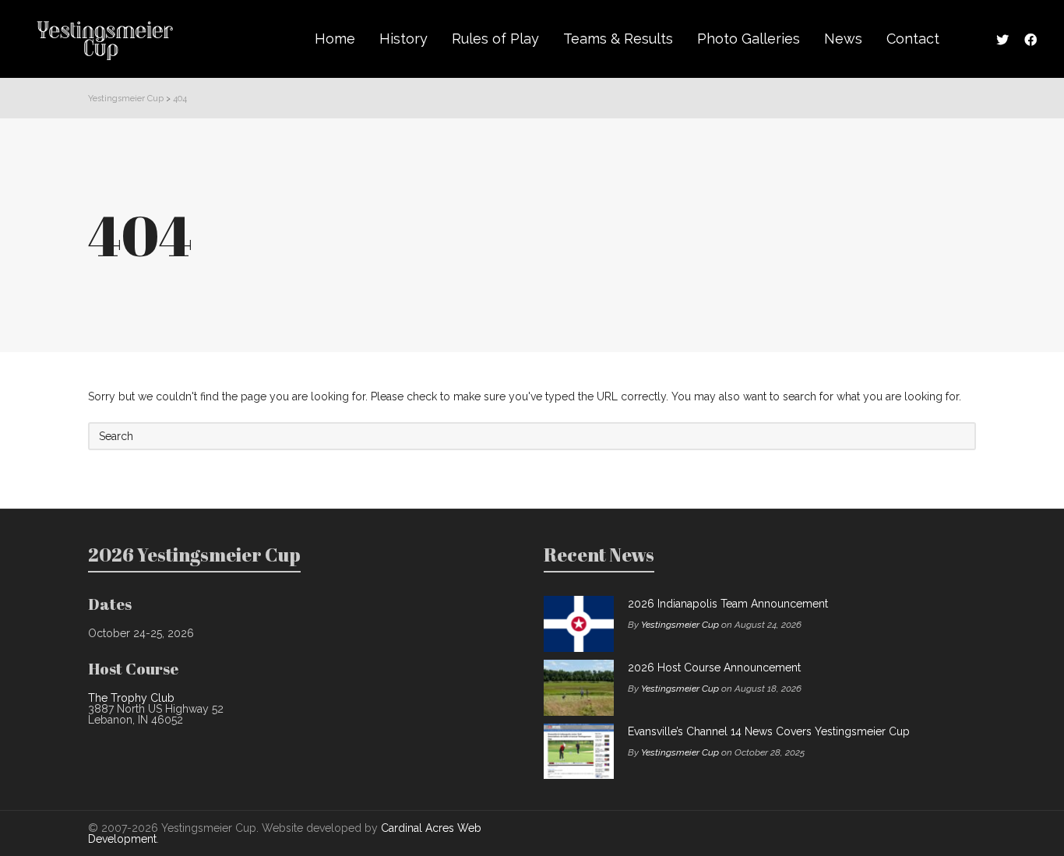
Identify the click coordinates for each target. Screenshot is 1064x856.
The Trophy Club (131, 698)
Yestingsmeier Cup (680, 624)
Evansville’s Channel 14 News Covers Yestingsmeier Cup (769, 731)
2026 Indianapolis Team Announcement (728, 603)
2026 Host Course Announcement (714, 667)
